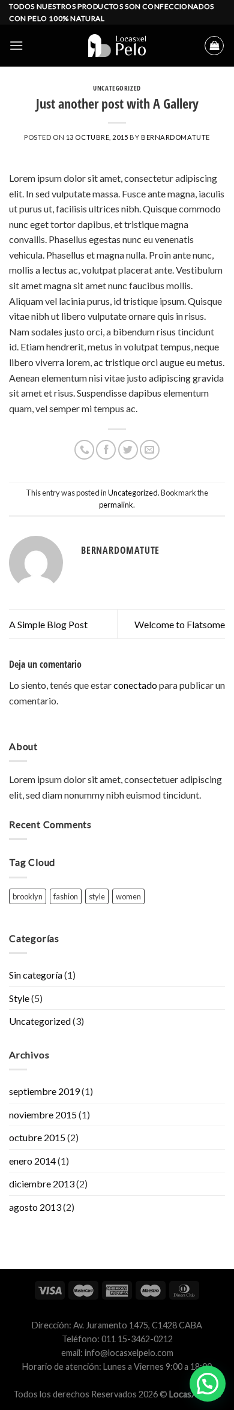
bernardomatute (175, 137)
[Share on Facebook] (106, 450)
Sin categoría (35, 974)
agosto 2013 (35, 1207)
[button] (208, 1384)
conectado (135, 685)
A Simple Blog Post (48, 624)
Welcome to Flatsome (179, 624)
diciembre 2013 (41, 1183)
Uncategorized (116, 87)
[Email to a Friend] (150, 450)
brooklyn (28, 896)
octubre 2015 (37, 1137)
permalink (116, 504)
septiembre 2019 (44, 1091)
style (97, 896)
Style (19, 998)
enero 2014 (32, 1160)
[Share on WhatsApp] (84, 450)
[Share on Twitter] (128, 450)
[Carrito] (214, 45)
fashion (65, 896)
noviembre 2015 (43, 1114)
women (128, 896)
